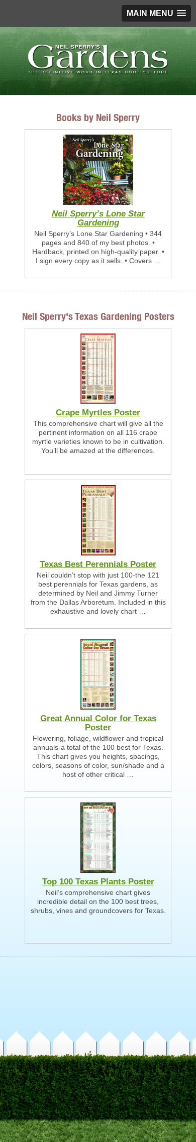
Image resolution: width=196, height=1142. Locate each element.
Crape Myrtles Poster (98, 412)
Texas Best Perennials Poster (98, 564)
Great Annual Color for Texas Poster (98, 723)
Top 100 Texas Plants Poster (98, 881)
